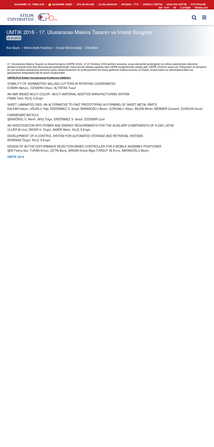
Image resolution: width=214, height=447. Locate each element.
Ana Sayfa (13, 48)
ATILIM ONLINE (117, 4)
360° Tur (157, 8)
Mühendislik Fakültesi (38, 48)
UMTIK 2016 (15, 157)
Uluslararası (143, 4)
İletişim (182, 8)
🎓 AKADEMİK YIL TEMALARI (50, 4)
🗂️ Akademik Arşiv (89, 4)
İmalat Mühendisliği (69, 48)
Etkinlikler (92, 48)
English (201, 8)
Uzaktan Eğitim (114, 8)
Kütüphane (138, 8)
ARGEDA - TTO (168, 4)
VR (169, 8)
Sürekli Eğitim (194, 4)
